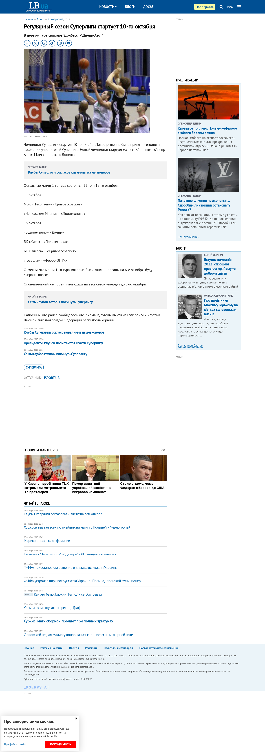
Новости (106, 7)
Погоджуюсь (60, 744)
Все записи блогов (190, 345)
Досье (148, 7)
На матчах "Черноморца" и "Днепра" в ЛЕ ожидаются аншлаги (70, 554)
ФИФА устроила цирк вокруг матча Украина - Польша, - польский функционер (82, 580)
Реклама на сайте (51, 648)
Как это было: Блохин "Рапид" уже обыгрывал (63, 594)
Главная (29, 19)
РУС (230, 7)
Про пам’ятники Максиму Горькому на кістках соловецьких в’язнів (221, 307)
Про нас (29, 648)
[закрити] (76, 718)
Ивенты (74, 648)
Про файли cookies (15, 744)
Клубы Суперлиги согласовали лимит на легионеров (69, 172)
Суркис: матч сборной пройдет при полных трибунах (68, 621)
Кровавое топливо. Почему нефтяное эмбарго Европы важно (207, 130)
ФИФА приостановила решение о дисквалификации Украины (70, 567)
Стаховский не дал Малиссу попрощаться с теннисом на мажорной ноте (78, 634)
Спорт (41, 19)
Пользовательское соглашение (158, 648)
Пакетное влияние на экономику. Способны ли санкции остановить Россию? (204, 205)
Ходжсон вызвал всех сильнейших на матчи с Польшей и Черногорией (77, 527)
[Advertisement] (95, 414)
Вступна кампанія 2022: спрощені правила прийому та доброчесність (219, 266)
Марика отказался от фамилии (47, 540)
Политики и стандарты (118, 648)
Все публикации (188, 237)
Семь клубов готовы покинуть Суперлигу (60, 302)
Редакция (91, 648)
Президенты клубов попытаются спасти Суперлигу (63, 343)
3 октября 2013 (55, 19)
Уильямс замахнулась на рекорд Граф (52, 607)
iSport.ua (52, 378)
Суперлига (34, 367)
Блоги (130, 7)
